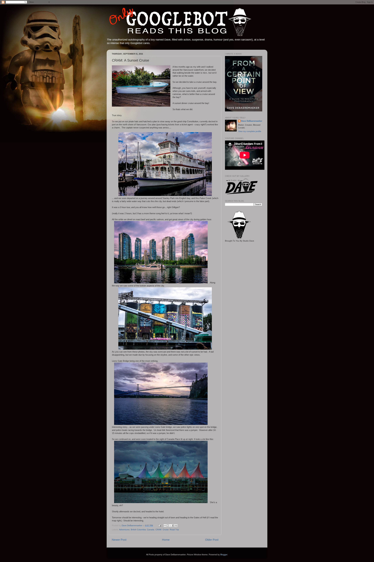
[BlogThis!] (167, 525)
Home (166, 539)
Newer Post (119, 539)
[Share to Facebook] (173, 525)
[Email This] (164, 525)
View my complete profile (249, 131)
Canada (150, 530)
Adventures (124, 530)
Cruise (166, 530)
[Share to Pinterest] (176, 525)
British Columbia (138, 530)
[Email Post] (159, 525)
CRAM (158, 530)
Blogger (223, 555)
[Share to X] (170, 525)
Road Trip (174, 530)
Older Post (211, 539)
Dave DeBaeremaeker (251, 121)
